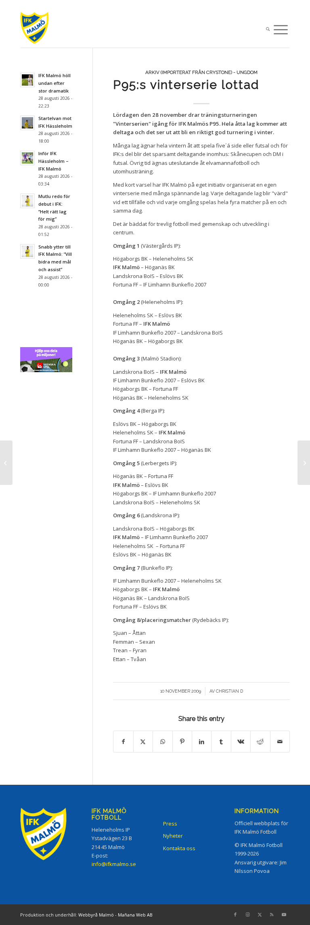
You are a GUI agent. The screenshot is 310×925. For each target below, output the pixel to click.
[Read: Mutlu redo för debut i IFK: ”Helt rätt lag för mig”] (27, 201)
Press (170, 823)
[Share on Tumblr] (221, 741)
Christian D (229, 691)
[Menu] (281, 30)
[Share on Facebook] (123, 741)
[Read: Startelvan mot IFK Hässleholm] (27, 123)
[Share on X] (143, 741)
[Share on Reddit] (260, 741)
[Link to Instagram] (247, 914)
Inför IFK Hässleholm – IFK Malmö (53, 161)
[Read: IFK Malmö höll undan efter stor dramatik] (27, 80)
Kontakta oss (179, 848)
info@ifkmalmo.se (114, 864)
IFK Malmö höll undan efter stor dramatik (54, 83)
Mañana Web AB (135, 915)
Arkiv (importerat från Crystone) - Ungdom (201, 72)
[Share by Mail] (280, 741)
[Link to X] (259, 914)
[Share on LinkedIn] (201, 741)
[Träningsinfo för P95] (6, 462)
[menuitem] (268, 30)
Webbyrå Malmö (96, 915)
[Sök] (268, 30)
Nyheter (173, 835)
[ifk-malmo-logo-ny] (42, 30)
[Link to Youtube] (284, 914)
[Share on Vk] (240, 741)
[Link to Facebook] (235, 914)
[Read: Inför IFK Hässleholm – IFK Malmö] (27, 158)
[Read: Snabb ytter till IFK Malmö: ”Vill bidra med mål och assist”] (27, 251)
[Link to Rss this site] (272, 914)
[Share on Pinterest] (182, 741)
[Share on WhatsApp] (162, 741)
